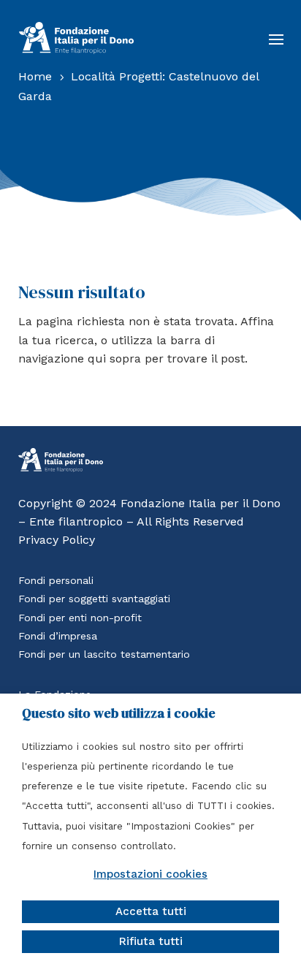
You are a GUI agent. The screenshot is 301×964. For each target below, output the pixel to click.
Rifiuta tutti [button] (151, 941)
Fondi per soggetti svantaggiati (94, 598)
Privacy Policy (56, 540)
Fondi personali (56, 580)
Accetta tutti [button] (150, 911)
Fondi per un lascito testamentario (104, 654)
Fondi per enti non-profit (80, 617)
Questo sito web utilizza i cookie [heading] (119, 713)
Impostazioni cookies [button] (150, 874)
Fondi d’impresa (57, 636)
